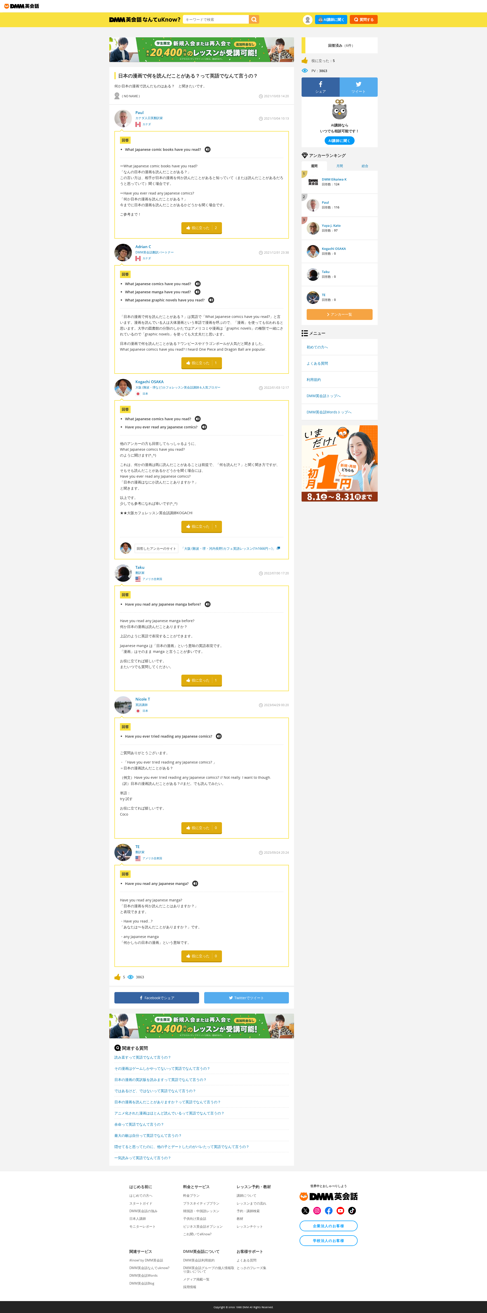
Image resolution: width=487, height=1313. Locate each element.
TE (323, 295)
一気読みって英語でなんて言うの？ (142, 1157)
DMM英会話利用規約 (199, 1260)
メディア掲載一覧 (196, 1279)
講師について (246, 1195)
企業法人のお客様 (328, 1225)
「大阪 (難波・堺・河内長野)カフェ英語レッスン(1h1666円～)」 (228, 548)
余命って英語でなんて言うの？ (139, 1124)
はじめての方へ (140, 1195)
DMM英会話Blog (141, 1283)
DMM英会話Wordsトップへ (329, 412)
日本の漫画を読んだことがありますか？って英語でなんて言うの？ (167, 1101)
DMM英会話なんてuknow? (149, 1268)
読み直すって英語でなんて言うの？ (142, 1057)
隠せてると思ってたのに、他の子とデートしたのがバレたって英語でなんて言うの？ (181, 1146)
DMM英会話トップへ (324, 395)
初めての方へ (317, 347)
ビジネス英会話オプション (203, 1226)
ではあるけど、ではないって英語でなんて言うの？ (155, 1090)
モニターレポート (142, 1226)
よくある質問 (317, 363)
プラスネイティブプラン (201, 1203)
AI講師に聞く (334, 19)
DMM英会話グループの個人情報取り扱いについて (208, 1270)
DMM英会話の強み (143, 1211)
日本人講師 (137, 1218)
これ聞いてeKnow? (197, 1234)
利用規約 (314, 379)
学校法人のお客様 (328, 1240)
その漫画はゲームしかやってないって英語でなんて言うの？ (162, 1068)
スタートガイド (140, 1203)
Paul (325, 202)
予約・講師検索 (248, 1211)
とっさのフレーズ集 (251, 1268)
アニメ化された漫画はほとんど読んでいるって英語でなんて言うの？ (169, 1113)
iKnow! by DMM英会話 (146, 1260)
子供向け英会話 (194, 1218)
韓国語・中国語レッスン (201, 1211)
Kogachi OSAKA (334, 248)
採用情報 (189, 1287)
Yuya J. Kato (331, 225)
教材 (240, 1218)
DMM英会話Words (143, 1275)
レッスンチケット (250, 1226)
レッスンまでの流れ (251, 1203)
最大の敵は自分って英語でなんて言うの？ (148, 1135)
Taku (325, 271)
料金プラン (191, 1195)
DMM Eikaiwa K (334, 179)
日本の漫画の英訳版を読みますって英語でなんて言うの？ (160, 1079)
